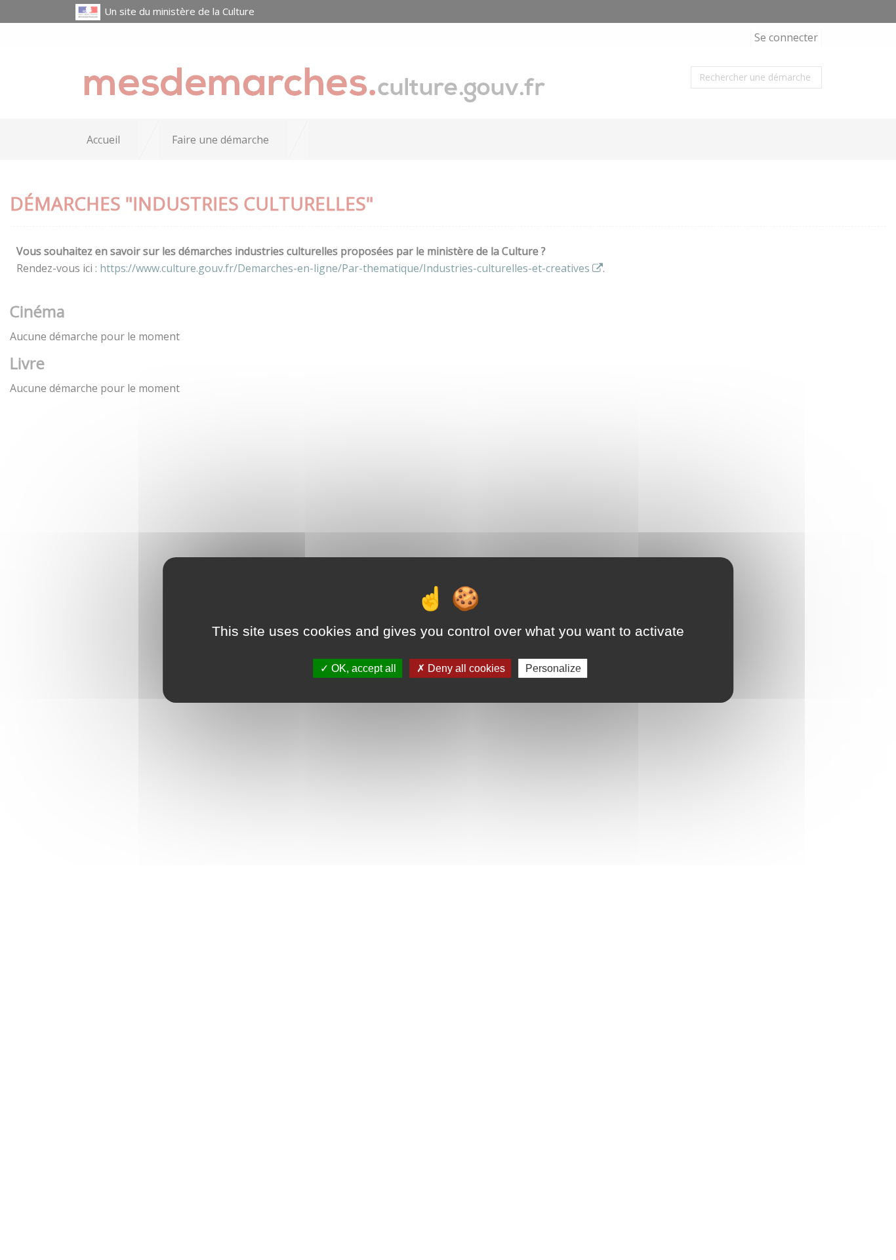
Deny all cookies (465, 668)
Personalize (553, 668)
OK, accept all (362, 668)
